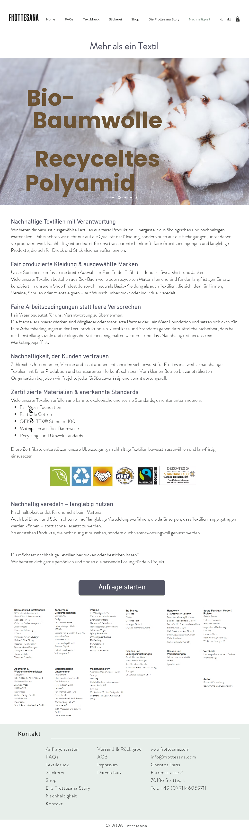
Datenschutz (109, 772)
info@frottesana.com (173, 756)
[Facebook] (31, 430)
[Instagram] (31, 410)
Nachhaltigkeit (61, 795)
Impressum (107, 764)
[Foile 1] (113, 197)
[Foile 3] (125, 197)
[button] (237, 19)
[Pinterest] (31, 420)
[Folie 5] (136, 197)
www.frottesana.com (170, 749)
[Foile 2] (119, 197)
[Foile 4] (131, 197)
